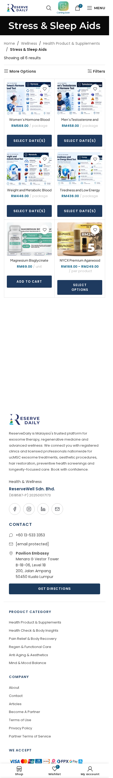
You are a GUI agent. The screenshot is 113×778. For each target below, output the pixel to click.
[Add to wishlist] (44, 88)
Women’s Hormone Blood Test (29, 121)
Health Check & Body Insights (33, 630)
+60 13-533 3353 (30, 535)
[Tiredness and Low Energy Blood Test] (79, 169)
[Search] (49, 8)
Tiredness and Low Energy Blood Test (80, 192)
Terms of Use (20, 719)
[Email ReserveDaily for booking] (57, 509)
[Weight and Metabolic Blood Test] (29, 169)
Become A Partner (24, 711)
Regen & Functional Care (30, 646)
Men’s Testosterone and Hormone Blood (79, 121)
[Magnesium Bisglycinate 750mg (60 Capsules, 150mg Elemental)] (29, 239)
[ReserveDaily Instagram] (29, 509)
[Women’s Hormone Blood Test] (29, 98)
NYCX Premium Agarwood (80, 260)
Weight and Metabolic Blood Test (29, 192)
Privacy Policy (20, 728)
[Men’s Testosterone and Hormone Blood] (79, 98)
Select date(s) (29, 140)
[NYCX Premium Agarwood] (79, 239)
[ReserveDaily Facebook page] (14, 509)
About (14, 687)
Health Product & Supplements (71, 43)
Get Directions (54, 588)
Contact (16, 695)
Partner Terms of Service (30, 736)
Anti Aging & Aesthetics (28, 654)
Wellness (29, 43)
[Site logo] (17, 7)
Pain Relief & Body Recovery (32, 638)
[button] (29, 282)
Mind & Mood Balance (27, 662)
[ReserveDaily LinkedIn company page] (43, 509)
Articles (15, 703)
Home (9, 43)
